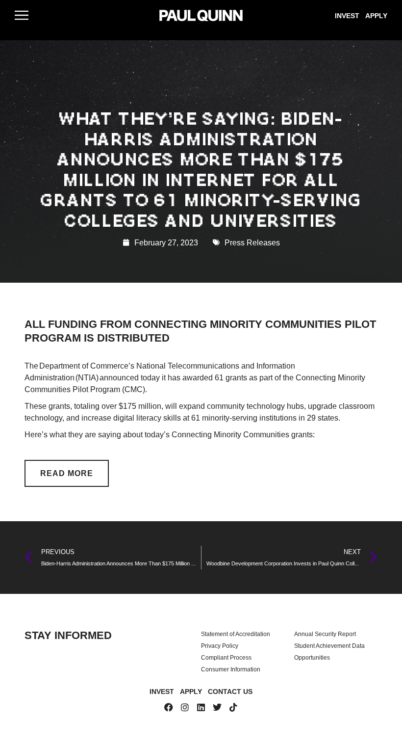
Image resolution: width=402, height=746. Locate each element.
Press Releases (252, 242)
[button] (21, 15)
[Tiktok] (233, 707)
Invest (347, 15)
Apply (376, 15)
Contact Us (230, 691)
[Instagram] (184, 707)
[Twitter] (217, 707)
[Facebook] (168, 707)
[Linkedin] (201, 707)
